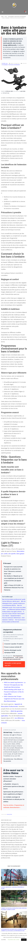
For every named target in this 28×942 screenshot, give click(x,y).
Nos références (18, 759)
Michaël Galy (5, 63)
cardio (6, 553)
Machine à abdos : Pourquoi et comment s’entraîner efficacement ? (12, 779)
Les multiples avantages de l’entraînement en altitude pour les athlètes (13, 799)
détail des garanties (16, 711)
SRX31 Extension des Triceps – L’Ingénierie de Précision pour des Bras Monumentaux (14, 699)
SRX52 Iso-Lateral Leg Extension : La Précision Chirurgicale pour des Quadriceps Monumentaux (14, 685)
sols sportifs (12, 553)
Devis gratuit (20, 553)
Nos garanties (7, 761)
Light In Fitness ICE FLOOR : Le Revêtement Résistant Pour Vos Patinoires (13, 587)
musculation (9, 814)
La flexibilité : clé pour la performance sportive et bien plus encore (13, 786)
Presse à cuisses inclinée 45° (13, 647)
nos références (19, 718)
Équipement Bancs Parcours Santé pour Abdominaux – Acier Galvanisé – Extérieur (13, 618)
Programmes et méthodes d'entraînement (11, 64)
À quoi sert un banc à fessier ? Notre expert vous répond (13, 613)
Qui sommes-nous (8, 759)
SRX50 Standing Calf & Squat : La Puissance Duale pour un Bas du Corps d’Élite (14, 692)
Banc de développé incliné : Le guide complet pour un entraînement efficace (13, 603)
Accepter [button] (24, 939)
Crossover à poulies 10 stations (13, 644)
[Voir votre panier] (26, 12)
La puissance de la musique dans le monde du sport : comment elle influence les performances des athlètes (14, 931)
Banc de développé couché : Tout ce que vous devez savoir (14, 607)
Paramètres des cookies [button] (13, 939)
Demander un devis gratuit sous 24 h (13, 664)
